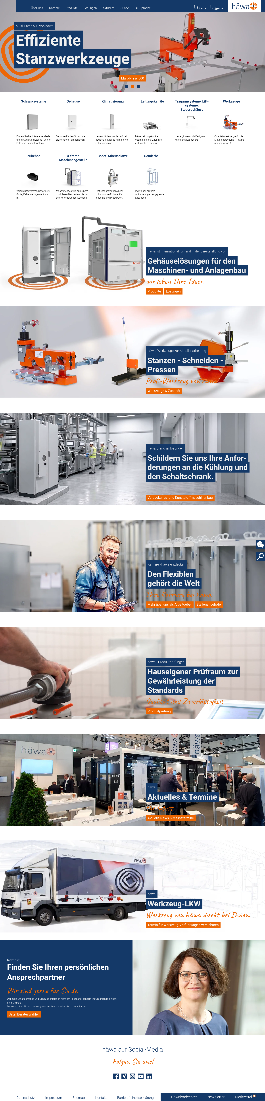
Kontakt (101, 1098)
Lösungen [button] (90, 8)
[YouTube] (141, 1076)
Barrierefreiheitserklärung (135, 1098)
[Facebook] (116, 1076)
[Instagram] (132, 1076)
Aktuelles (109, 8)
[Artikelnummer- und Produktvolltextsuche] (260, 556)
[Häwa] (228, 6)
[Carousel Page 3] (138, 86)
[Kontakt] (260, 544)
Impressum (53, 1098)
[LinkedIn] (149, 1076)
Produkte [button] (72, 8)
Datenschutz (25, 1098)
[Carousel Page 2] (132, 86)
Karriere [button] (54, 8)
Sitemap (79, 1098)
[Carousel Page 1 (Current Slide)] (126, 86)
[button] (143, 8)
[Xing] (124, 1076)
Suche (125, 8)
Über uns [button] (37, 8)
